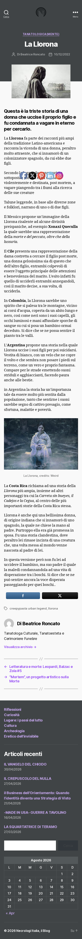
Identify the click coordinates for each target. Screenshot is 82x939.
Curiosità (12, 715)
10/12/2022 (62, 54)
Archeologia (14, 731)
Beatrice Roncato (32, 54)
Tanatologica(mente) (41, 34)
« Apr (10, 913)
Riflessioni (12, 709)
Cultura (10, 725)
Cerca (68, 846)
